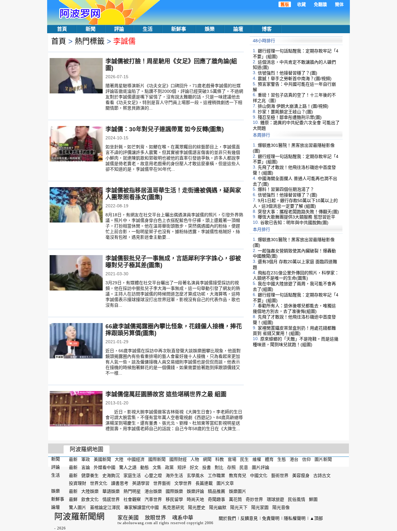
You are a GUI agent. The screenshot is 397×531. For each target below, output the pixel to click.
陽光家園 (260, 507)
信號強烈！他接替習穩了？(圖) (287, 72)
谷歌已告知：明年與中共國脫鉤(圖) (294, 222)
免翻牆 (320, 4)
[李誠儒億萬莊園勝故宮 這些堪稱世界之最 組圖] (76, 409)
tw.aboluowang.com (135, 523)
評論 (119, 29)
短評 (181, 467)
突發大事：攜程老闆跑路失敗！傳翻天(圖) (298, 211)
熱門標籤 (90, 41)
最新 (73, 459)
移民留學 (174, 499)
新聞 (91, 29)
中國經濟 (136, 459)
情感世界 (111, 499)
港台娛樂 (153, 491)
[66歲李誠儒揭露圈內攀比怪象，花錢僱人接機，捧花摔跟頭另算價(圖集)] (76, 341)
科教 (219, 459)
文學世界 (183, 483)
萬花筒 (235, 499)
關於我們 (227, 518)
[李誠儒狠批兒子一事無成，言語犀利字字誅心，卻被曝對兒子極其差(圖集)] (76, 273)
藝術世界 (279, 475)
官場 (232, 459)
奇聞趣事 (216, 499)
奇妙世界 (254, 499)
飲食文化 (90, 499)
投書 (206, 467)
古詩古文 (322, 475)
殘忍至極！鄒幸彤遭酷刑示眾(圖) (290, 117)
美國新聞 (102, 459)
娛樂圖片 (237, 491)
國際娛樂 (174, 491)
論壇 (238, 29)
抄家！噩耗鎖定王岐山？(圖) (285, 111)
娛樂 (210, 29)
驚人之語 (127, 467)
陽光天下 (239, 507)
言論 (85, 467)
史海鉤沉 (111, 475)
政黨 (169, 467)
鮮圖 (313, 499)
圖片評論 (260, 467)
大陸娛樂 (90, 491)
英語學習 (140, 483)
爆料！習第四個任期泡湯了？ (286, 189)
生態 (281, 459)
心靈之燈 (153, 475)
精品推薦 (216, 491)
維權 (256, 459)
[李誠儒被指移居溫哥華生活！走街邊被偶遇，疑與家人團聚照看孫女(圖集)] (76, 205)
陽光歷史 (196, 507)
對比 (219, 467)
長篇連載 (204, 483)
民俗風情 (296, 499)
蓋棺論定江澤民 (105, 507)
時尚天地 (195, 499)
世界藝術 (162, 483)
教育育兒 (237, 475)
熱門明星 (132, 491)
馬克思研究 (173, 507)
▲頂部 (316, 518)
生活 (148, 29)
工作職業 (216, 475)
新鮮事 (178, 29)
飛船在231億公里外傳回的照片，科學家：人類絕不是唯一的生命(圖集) (296, 275)
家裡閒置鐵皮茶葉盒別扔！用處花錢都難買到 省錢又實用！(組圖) (294, 330)
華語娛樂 (111, 491)
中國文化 (258, 475)
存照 (231, 467)
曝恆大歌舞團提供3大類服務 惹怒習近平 (296, 216)
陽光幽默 (217, 507)
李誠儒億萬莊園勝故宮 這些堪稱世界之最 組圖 (165, 394)
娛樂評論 (195, 491)
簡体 (339, 4)
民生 (244, 459)
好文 (194, 467)
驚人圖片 (77, 507)
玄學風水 (195, 475)
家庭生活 (132, 475)
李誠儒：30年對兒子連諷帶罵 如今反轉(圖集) (164, 129)
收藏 (301, 4)
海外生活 (174, 475)
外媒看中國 (104, 467)
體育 (269, 459)
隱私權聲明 (295, 518)
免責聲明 (270, 518)
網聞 (207, 459)
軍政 (85, 459)
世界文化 (98, 483)
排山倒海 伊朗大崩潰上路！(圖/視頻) (293, 106)
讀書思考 (119, 483)
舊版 (284, 4)
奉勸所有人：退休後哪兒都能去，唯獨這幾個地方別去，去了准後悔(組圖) (294, 308)
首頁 (62, 29)
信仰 (306, 459)
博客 (267, 29)
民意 (243, 467)
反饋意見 (249, 518)
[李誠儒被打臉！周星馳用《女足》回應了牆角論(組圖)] (76, 76)
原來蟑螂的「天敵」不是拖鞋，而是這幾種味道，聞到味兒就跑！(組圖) (295, 341)
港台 (294, 459)
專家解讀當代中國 (141, 507)
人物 (194, 459)
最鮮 (73, 499)
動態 (144, 467)
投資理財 (77, 483)
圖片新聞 (323, 459)
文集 (157, 467)
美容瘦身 (301, 475)
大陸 (119, 459)
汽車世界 (153, 499)
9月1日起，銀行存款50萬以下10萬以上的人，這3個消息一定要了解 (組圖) (295, 203)
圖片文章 (225, 483)
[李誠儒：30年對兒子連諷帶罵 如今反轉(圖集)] (76, 144)
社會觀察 (132, 499)
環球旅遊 (275, 499)
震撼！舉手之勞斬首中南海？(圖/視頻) (295, 78)
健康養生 (90, 475)
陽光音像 (281, 507)
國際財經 (178, 459)
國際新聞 (157, 459)
